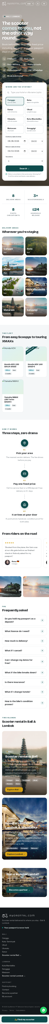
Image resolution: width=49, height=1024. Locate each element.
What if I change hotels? (24, 692)
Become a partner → (19, 889)
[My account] (38, 4)
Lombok (6, 962)
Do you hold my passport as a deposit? (24, 620)
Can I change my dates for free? (24, 661)
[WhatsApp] (43, 1010)
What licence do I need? (24, 631)
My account (7, 996)
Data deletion (20, 1010)
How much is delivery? (24, 641)
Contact (5, 989)
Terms (11, 1010)
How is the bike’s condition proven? (24, 703)
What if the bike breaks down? (24, 672)
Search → (25, 168)
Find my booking (9, 986)
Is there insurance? (24, 682)
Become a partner (10, 993)
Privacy (4, 1010)
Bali (4, 934)
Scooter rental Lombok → (13, 976)
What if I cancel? (24, 650)
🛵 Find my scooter (24, 1019)
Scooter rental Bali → (11, 955)
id (44, 4)
